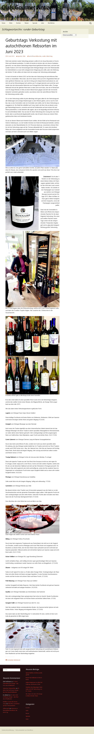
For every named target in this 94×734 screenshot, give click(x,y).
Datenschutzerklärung (8, 730)
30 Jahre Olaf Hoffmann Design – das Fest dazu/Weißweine (10, 683)
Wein (10, 23)
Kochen (18, 23)
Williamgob (6, 708)
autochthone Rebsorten (35, 56)
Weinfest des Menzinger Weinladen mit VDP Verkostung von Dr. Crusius (34, 689)
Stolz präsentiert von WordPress (24, 730)
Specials (35, 23)
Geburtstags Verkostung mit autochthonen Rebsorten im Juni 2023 (31, 46)
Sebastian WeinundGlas (9, 688)
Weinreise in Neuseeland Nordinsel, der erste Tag (10, 710)
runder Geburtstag (47, 56)
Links (42, 23)
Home (3, 23)
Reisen (27, 23)
